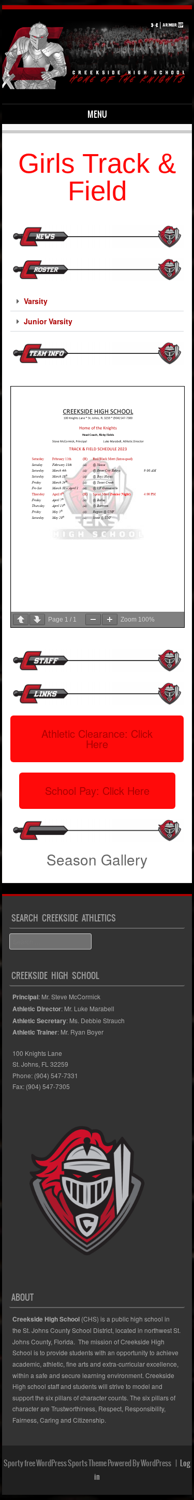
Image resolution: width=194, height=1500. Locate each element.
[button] (97, 301)
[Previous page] (20, 619)
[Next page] (37, 619)
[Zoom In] (109, 619)
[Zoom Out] (93, 619)
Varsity (36, 301)
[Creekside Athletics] (95, 86)
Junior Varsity (48, 321)
